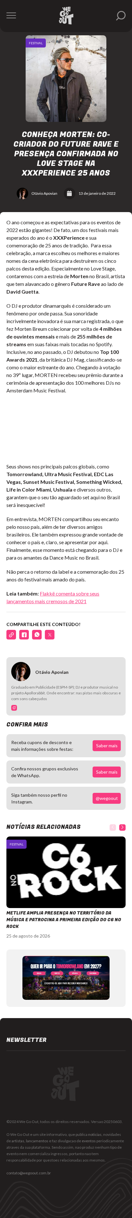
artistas (18, 1140)
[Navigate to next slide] (122, 827)
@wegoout (107, 798)
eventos (89, 1140)
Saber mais (107, 745)
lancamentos (37, 1140)
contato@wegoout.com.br (28, 1173)
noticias (95, 1134)
